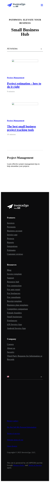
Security (10, 352)
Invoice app (12, 234)
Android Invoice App (16, 328)
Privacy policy (12, 421)
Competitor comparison (17, 309)
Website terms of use (15, 440)
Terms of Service (35, 465)
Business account (14, 231)
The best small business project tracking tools (21, 128)
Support (10, 278)
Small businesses (14, 316)
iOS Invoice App (14, 324)
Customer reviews (15, 254)
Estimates (11, 250)
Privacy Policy (19, 465)
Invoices (10, 223)
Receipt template (14, 301)
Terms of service (13, 433)
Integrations (12, 246)
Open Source (12, 446)
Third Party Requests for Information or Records (24, 358)
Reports (10, 242)
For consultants (14, 297)
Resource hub (13, 281)
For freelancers (13, 293)
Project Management (15, 78)
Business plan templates (17, 305)
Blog (9, 270)
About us (11, 348)
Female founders (14, 313)
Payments (11, 227)
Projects (10, 238)
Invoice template (14, 274)
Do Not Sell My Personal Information (21, 427)
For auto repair (13, 289)
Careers (10, 344)
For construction (14, 285)
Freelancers (12, 320)
